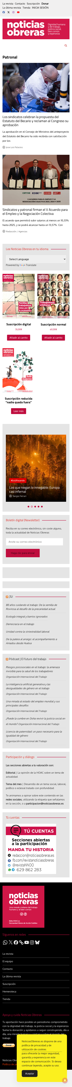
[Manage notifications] (65, 1080)
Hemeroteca (9, 991)
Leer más (19, 411)
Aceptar (29, 1073)
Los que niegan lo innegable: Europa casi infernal (34, 489)
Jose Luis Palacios (14, 147)
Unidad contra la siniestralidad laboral (27, 631)
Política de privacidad (15, 1064)
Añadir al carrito (19, 337)
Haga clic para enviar (23, 553)
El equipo (8, 961)
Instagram (13, 12)
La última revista (12, 7)
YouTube (18, 12)
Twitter (8, 12)
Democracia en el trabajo (20, 624)
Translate (31, 265)
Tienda (26, 7)
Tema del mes (14, 784)
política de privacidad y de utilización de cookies (36, 1047)
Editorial (10, 772)
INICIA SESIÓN (40, 7)
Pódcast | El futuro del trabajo (27, 659)
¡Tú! (11, 596)
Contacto (20, 3)
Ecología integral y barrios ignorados (26, 616)
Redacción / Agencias (16, 231)
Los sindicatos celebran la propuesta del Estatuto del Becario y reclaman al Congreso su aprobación (35, 120)
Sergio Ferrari (19, 496)
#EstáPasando (18, 480)
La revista (8, 3)
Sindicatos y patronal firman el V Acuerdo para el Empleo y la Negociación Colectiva (35, 211)
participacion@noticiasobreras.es (45, 803)
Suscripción (33, 3)
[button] (28, 506)
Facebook (4, 12)
